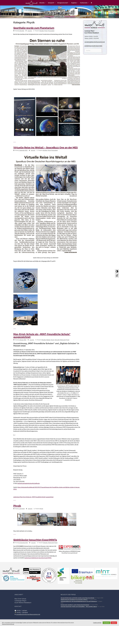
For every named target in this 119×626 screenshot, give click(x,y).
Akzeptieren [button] (106, 622)
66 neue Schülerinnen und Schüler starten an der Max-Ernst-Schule (77, 597)
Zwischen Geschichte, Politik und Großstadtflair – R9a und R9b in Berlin (79, 606)
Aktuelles (42, 2)
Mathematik (63, 339)
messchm (30, 30)
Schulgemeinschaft (62, 2)
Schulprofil (51, 2)
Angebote (74, 2)
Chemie (52, 339)
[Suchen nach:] (93, 50)
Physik (45, 30)
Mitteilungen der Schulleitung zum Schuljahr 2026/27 (74, 599)
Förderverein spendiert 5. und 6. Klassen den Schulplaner (75, 604)
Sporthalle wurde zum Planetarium (33, 27)
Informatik (57, 339)
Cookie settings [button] (97, 622)
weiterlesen (33, 497)
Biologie (48, 339)
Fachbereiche (83, 2)
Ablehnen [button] (114, 622)
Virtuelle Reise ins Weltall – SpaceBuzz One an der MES (45, 147)
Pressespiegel (51, 30)
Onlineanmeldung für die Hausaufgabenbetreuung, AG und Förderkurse (79, 601)
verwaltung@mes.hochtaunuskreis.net (28, 614)
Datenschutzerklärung (8, 624)
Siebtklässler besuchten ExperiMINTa (35, 539)
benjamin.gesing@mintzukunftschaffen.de (28, 483)
